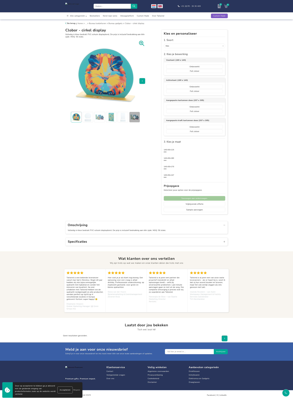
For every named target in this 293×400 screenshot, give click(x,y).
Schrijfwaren (194, 375)
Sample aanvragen (194, 210)
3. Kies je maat (172, 142)
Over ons (110, 378)
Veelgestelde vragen (115, 375)
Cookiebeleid (153, 378)
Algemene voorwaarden (158, 371)
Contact (109, 371)
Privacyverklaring (155, 375)
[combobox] (112, 6)
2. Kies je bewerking (176, 54)
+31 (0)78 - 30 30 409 (191, 6)
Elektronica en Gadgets (199, 378)
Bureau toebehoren (97, 23)
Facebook (211, 395)
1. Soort (168, 40)
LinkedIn (223, 395)
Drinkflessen (194, 371)
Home (80, 23)
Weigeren (76, 390)
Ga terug (71, 23)
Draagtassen (194, 382)
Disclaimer (152, 382)
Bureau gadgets (115, 23)
